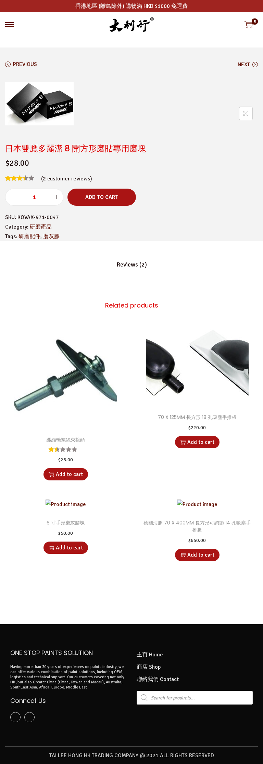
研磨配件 (29, 236)
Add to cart (101, 197)
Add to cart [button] (69, 474)
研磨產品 (41, 226)
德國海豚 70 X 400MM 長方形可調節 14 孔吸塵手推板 (197, 526)
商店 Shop (149, 667)
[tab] (131, 264)
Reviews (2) (131, 264)
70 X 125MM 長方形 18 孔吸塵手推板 (197, 417)
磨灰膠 (51, 236)
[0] (249, 25)
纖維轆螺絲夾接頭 (66, 439)
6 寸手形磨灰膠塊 (66, 522)
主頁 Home (150, 654)
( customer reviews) (66, 178)
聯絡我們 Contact (158, 679)
